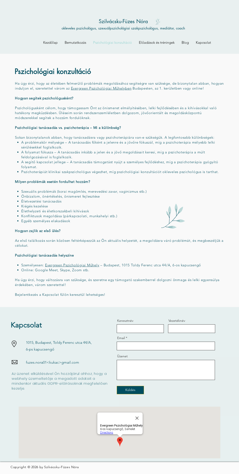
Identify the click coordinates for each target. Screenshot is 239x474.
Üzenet (122, 356)
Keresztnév (125, 320)
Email (121, 338)
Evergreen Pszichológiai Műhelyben (101, 88)
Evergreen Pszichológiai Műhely (72, 265)
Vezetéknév (177, 320)
